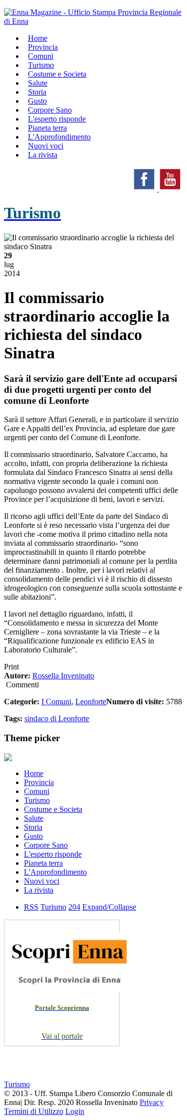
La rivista (42, 155)
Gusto (33, 836)
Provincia (39, 782)
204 (74, 907)
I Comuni (56, 701)
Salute (33, 818)
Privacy (152, 1102)
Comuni (36, 791)
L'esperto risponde (53, 854)
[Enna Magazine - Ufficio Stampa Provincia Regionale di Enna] (93, 21)
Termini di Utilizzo (33, 1111)
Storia (33, 827)
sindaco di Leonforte (56, 718)
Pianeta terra (43, 863)
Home (33, 773)
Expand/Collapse (109, 907)
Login (74, 1111)
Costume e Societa (57, 74)
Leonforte (90, 701)
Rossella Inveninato (63, 675)
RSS (31, 907)
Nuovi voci (41, 881)
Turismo (37, 800)
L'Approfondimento (55, 872)
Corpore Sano (46, 845)
